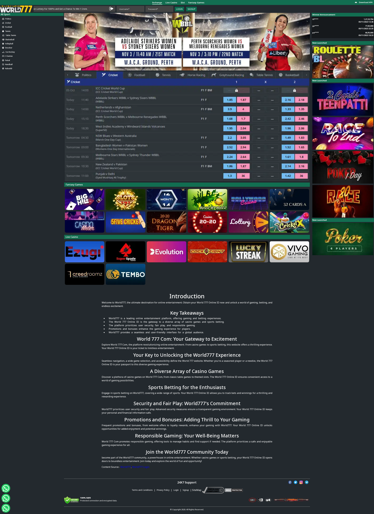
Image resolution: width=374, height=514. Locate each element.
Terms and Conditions (142, 490)
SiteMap (196, 489)
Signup (191, 9)
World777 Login (140, 467)
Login (179, 9)
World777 (125, 467)
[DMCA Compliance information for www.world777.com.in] (213, 489)
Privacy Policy (163, 490)
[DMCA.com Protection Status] (234, 489)
